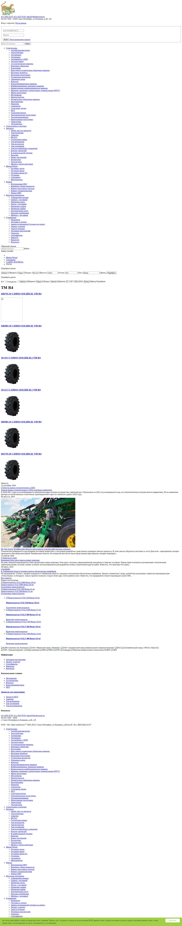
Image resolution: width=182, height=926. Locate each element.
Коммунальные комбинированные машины (29, 88)
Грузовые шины (17, 171)
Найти (27, 44)
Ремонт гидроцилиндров (21, 191)
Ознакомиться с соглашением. (45, 923)
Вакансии (15, 240)
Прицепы (15, 104)
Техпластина (16, 162)
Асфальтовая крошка (19, 197)
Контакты (15, 242)
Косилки (14, 155)
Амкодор (14, 135)
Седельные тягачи (18, 108)
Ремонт (9, 182)
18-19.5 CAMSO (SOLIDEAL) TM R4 (21, 358)
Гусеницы (15, 175)
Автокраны (16, 57)
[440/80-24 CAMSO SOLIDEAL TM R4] (12, 353)
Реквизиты (15, 220)
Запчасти (10, 128)
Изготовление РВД (19, 184)
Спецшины (15, 177)
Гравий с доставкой (19, 200)
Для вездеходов (17, 144)
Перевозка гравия (18, 206)
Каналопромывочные (15, 685)
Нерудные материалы (15, 195)
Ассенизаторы (12, 680)
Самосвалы (15, 106)
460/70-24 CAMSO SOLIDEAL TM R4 (21, 293)
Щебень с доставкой (19, 215)
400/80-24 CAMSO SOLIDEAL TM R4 (21, 422)
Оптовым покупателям (20, 231)
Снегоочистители (18, 113)
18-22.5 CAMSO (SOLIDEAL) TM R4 (21, 390)
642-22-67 (7, 17)
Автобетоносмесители (20, 50)
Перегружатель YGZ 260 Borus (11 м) (17, 591)
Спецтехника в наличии (16, 126)
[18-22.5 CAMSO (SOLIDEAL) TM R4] (12, 417)
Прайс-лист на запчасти (21, 131)
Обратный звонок (8, 246)
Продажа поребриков (20, 213)
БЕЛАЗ (14, 137)
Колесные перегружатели (16, 619)
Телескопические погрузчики (23, 115)
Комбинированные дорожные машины (27, 86)
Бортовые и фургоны (20, 66)
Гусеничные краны (19, 139)
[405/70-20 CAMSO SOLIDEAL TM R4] (12, 481)
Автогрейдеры (17, 53)
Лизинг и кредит (18, 226)
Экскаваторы (16, 124)
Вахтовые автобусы (19, 73)
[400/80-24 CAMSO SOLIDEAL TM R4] (12, 449)
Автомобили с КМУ (19, 59)
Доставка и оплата (18, 222)
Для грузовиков (17, 146)
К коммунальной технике (21, 153)
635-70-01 (20, 17)
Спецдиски (12, 282)
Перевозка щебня (18, 209)
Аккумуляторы (17, 133)
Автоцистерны (17, 61)
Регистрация (20, 23)
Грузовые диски (17, 168)
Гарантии (15, 233)
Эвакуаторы (16, 122)
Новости (14, 238)
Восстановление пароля (20, 40)
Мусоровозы (16, 95)
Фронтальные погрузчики (22, 119)
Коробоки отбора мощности (23, 186)
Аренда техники (18, 229)
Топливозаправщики (19, 117)
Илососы (14, 81)
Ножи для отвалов (18, 157)
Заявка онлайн (7, 251)
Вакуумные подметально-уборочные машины (30, 70)
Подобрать (111, 273)
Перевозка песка (18, 202)
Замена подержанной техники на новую (28, 224)
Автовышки (16, 55)
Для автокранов (17, 142)
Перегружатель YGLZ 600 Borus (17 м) (23, 615)
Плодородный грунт (19, 211)
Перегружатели (17, 97)
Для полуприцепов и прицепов (24, 148)
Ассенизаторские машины (22, 64)
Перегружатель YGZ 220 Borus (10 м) (22, 603)
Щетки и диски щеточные (22, 164)
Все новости (6, 578)
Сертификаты (17, 235)
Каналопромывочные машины (24, 84)
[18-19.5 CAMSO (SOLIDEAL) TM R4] (12, 385)
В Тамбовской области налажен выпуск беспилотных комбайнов (28, 571)
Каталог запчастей (18, 151)
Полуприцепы (17, 102)
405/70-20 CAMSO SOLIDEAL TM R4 (21, 454)
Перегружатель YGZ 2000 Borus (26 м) (17, 585)
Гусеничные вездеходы (20, 77)
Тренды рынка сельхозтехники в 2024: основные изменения (26, 490)
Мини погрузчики (18, 93)
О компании (11, 217)
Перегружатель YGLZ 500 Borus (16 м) (23, 627)
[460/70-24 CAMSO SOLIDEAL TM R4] (12, 321)
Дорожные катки (18, 79)
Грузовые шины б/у (19, 173)
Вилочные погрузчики (20, 75)
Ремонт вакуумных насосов (22, 188)
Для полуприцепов (14, 706)
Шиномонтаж (17, 180)
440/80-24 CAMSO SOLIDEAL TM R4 (21, 326)
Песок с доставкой (18, 204)
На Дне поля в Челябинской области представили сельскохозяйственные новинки (35, 549)
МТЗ (13, 110)
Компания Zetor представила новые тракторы (20, 560)
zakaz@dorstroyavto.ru (35, 17)
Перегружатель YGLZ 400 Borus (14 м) (23, 638)
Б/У (2, 282)
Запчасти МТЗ (12, 697)
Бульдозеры (16, 68)
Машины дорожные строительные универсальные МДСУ (35, 90)
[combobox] (13, 273)
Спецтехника (11, 48)
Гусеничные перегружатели (13, 587)
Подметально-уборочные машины (25, 99)
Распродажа (16, 160)
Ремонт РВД (16, 193)
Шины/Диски (11, 166)
